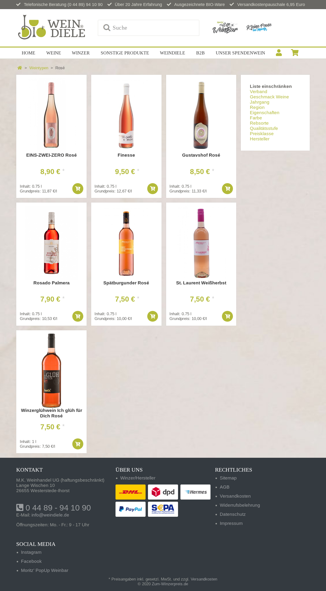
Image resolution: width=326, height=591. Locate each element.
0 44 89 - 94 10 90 (57, 507)
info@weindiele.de (50, 514)
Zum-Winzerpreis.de (170, 584)
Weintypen (38, 68)
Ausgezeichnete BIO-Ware (199, 4)
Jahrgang (259, 102)
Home (28, 52)
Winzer (81, 52)
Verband (258, 91)
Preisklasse (262, 133)
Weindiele (172, 52)
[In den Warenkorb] (77, 188)
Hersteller (259, 138)
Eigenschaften (264, 112)
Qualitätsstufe (264, 128)
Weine (53, 52)
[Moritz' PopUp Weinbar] (225, 28)
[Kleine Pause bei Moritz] (259, 27)
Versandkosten (204, 579)
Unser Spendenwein (240, 52)
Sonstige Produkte (125, 52)
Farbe (256, 117)
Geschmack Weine (269, 96)
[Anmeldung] (278, 53)
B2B (200, 52)
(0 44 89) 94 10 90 (85, 4)
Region (257, 107)
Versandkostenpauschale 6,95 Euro (271, 4)
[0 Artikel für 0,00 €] (294, 53)
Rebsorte (259, 123)
